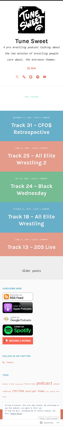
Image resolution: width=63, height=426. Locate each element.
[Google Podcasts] (31, 77)
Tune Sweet (31, 41)
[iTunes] (24, 77)
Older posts (31, 271)
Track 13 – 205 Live (31, 247)
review (18, 391)
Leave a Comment (42, 118)
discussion (19, 384)
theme (41, 391)
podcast (45, 383)
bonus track (8, 384)
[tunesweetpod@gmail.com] (45, 77)
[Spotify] (38, 77)
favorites (29, 384)
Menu (33, 68)
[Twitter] (17, 77)
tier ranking (50, 391)
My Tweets (7, 362)
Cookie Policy (16, 413)
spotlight (30, 391)
